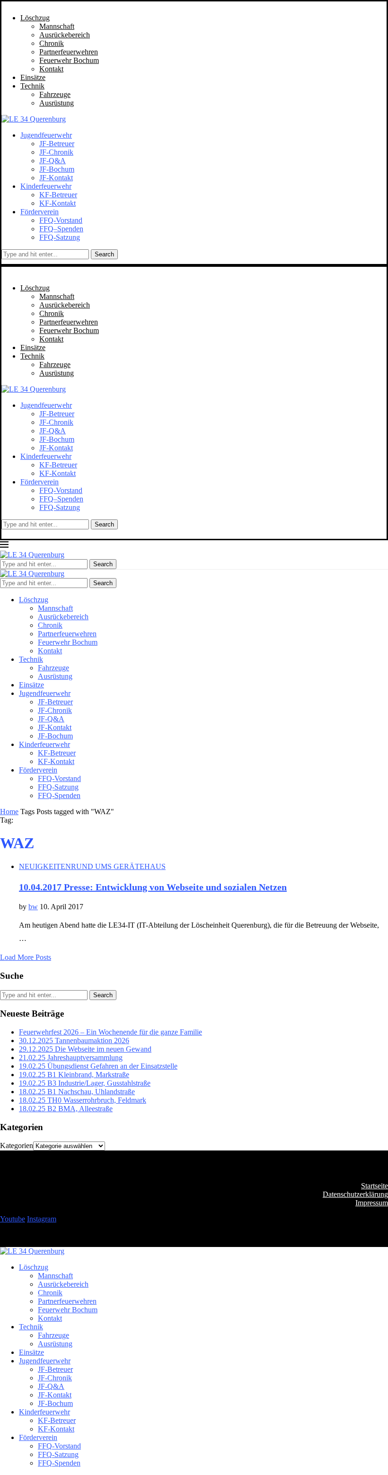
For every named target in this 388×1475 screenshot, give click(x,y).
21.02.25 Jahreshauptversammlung (71, 1058)
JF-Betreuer (56, 144)
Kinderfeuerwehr (45, 186)
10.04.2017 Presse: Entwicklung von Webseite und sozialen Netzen (153, 887)
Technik (32, 86)
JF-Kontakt (56, 178)
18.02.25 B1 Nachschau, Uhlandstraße (77, 1092)
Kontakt (51, 69)
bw (33, 907)
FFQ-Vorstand (60, 220)
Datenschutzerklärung (355, 1194)
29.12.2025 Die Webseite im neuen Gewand (85, 1049)
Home (9, 812)
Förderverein (39, 212)
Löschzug (35, 18)
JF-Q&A (52, 161)
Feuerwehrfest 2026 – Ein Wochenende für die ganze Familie (110, 1032)
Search (104, 254)
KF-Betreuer (58, 195)
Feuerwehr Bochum (69, 60)
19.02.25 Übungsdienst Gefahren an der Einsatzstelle (98, 1066)
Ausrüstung (56, 103)
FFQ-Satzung (59, 237)
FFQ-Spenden (59, 795)
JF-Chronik (56, 152)
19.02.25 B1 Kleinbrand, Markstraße (74, 1075)
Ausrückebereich (64, 35)
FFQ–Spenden (61, 229)
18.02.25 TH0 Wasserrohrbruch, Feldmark (82, 1100)
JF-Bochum (56, 169)
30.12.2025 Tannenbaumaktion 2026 (74, 1040)
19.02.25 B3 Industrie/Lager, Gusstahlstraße (84, 1083)
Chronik (51, 43)
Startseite (374, 1186)
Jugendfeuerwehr (46, 135)
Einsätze (32, 77)
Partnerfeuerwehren (68, 52)
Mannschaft (56, 26)
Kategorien (16, 1145)
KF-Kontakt (57, 203)
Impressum (371, 1203)
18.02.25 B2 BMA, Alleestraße (66, 1109)
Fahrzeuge (55, 94)
